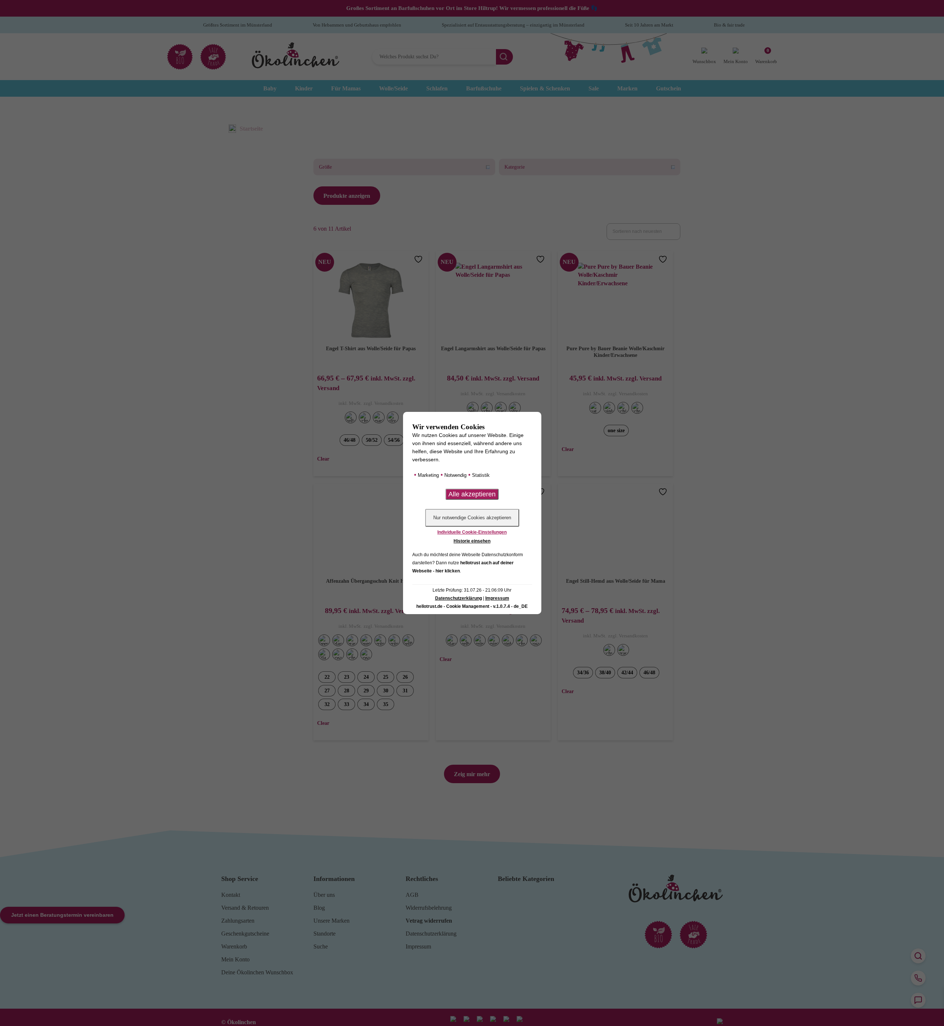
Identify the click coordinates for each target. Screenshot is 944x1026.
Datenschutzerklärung (458, 598)
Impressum (497, 598)
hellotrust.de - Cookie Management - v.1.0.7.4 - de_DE (472, 606)
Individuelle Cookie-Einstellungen (472, 532)
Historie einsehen (472, 541)
